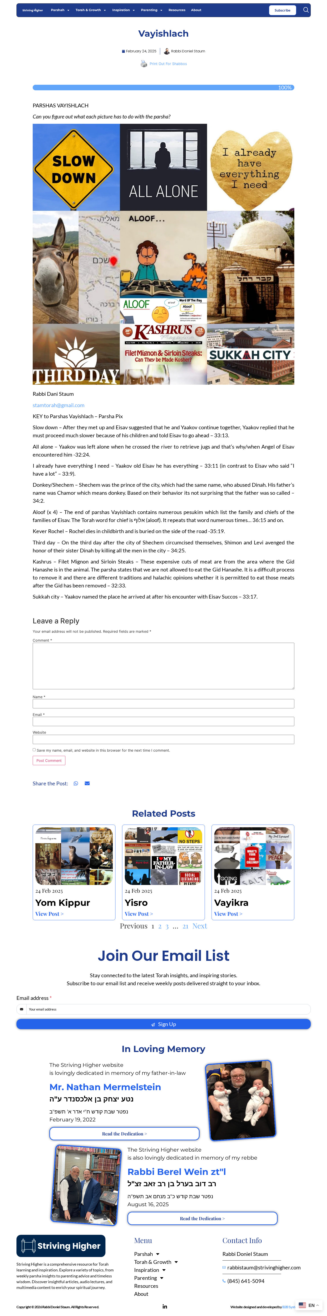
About (196, 10)
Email (39, 714)
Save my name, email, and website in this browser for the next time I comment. (103, 750)
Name (39, 697)
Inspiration (121, 10)
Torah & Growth (88, 10)
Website (39, 732)
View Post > (49, 913)
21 (185, 925)
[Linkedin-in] (164, 1306)
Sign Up (166, 1024)
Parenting (149, 10)
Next (199, 925)
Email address (34, 998)
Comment (42, 640)
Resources (177, 10)
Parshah (58, 10)
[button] (306, 10)
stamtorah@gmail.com (59, 405)
